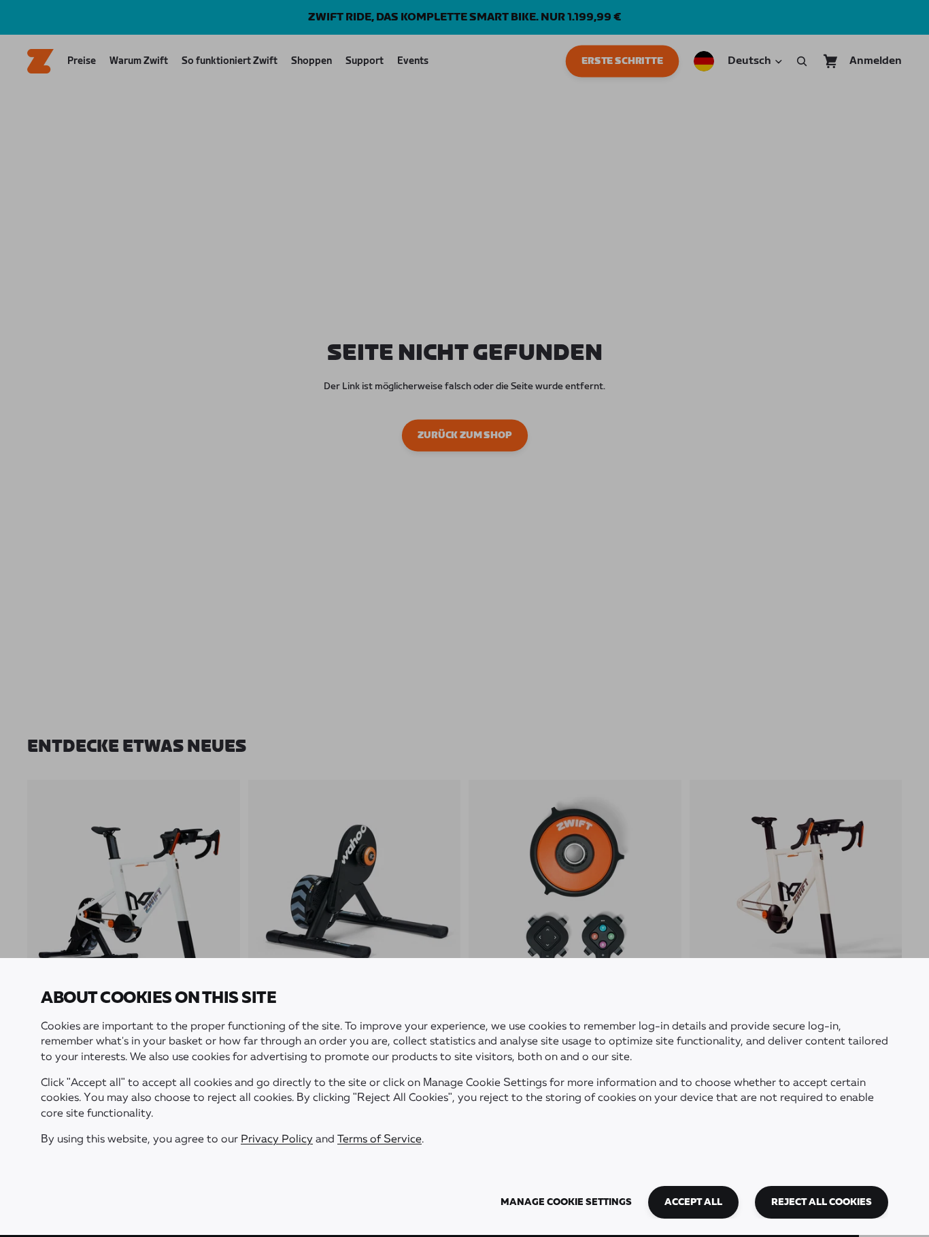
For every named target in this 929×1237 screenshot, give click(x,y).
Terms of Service (379, 1139)
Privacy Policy (277, 1139)
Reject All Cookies (821, 1202)
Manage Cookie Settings (566, 1202)
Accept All (693, 1202)
